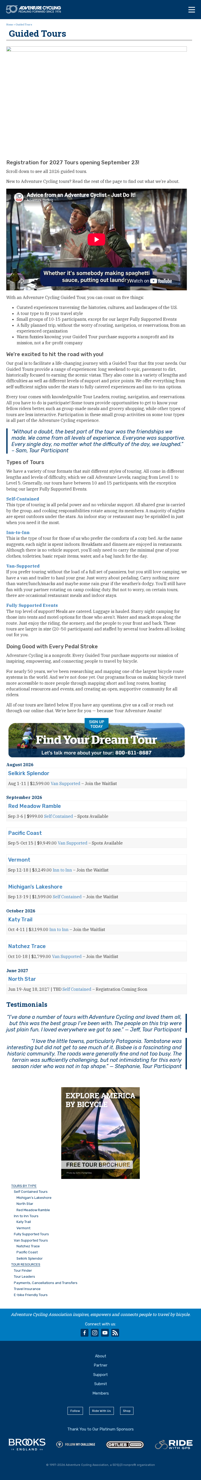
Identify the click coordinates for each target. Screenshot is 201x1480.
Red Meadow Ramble (34, 806)
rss (115, 1333)
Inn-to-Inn (18, 532)
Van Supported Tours (31, 1240)
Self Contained (58, 816)
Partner (100, 1365)
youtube (105, 1333)
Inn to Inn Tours (26, 1216)
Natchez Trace (27, 946)
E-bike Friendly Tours (31, 1295)
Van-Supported (23, 566)
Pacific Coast (25, 833)
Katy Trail (20, 919)
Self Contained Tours (31, 1192)
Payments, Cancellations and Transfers (45, 1283)
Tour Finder (23, 1270)
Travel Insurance (27, 1289)
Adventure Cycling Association (36, 9)
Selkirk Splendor (28, 773)
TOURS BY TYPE (24, 1186)
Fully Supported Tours (31, 1234)
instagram (95, 1333)
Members (100, 1393)
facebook (84, 1333)
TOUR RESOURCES (25, 1264)
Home (9, 24)
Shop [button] (127, 1411)
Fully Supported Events (32, 605)
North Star (22, 979)
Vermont (19, 860)
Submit (100, 1383)
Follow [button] (75, 1411)
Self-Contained (22, 499)
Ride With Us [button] (101, 1411)
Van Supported (65, 783)
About (100, 1356)
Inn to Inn (62, 870)
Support (100, 1374)
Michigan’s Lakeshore (35, 887)
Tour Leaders (24, 1276)
